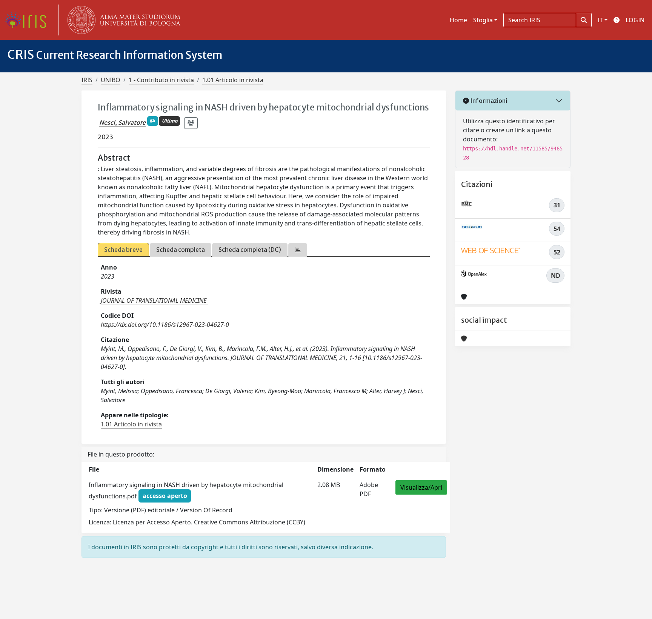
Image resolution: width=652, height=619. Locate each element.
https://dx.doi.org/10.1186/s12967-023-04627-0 (165, 324)
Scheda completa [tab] (180, 249)
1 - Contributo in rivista (161, 80)
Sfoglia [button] (483, 20)
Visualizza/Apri (421, 487)
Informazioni (488, 100)
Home (458, 20)
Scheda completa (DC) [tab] (249, 249)
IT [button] (600, 20)
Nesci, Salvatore (122, 122)
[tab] (297, 250)
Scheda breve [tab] (123, 249)
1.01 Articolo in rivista (232, 80)
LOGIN (635, 20)
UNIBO (110, 80)
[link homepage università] (122, 20)
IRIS (87, 80)
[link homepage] (28, 20)
